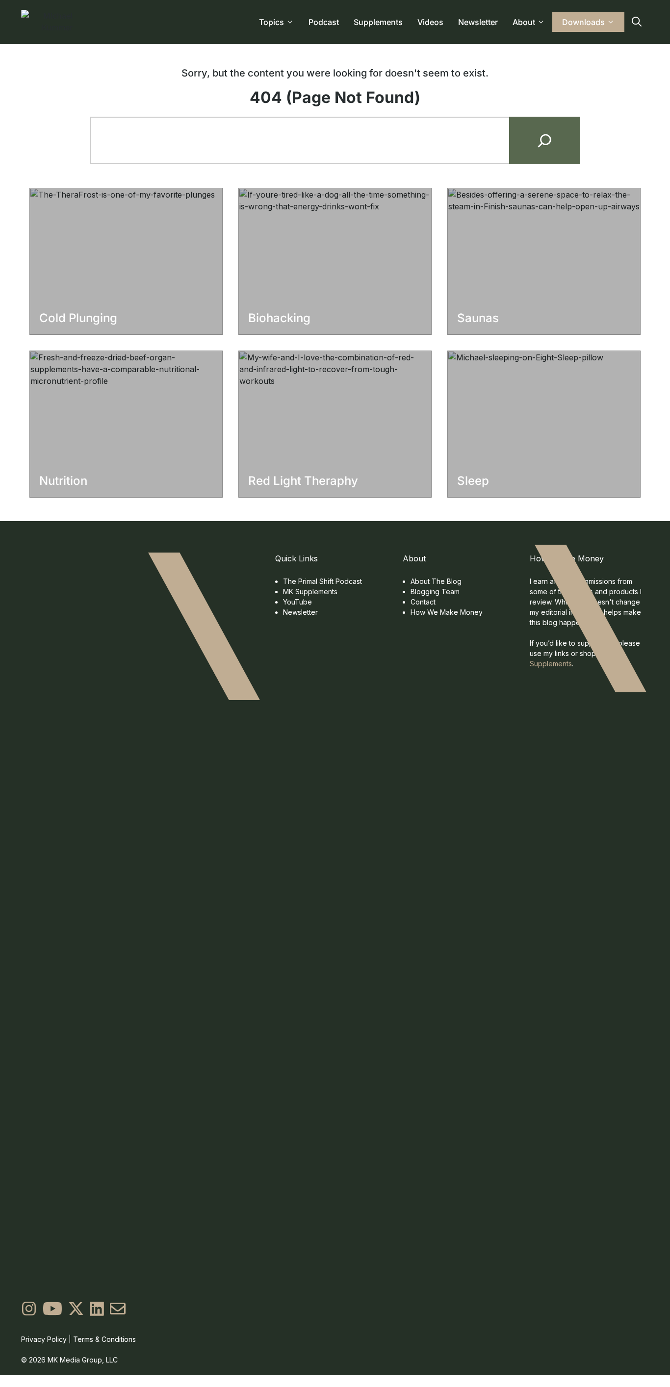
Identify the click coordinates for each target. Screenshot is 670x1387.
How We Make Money (447, 612)
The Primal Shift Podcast (322, 581)
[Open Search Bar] (636, 22)
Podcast (324, 22)
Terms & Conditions (104, 1339)
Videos (430, 22)
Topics (271, 22)
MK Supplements (310, 591)
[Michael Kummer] (49, 22)
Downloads (583, 22)
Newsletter (478, 22)
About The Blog (436, 581)
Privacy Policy (44, 1339)
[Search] (544, 140)
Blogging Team (435, 591)
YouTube (297, 602)
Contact (423, 602)
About (524, 22)
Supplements (378, 22)
